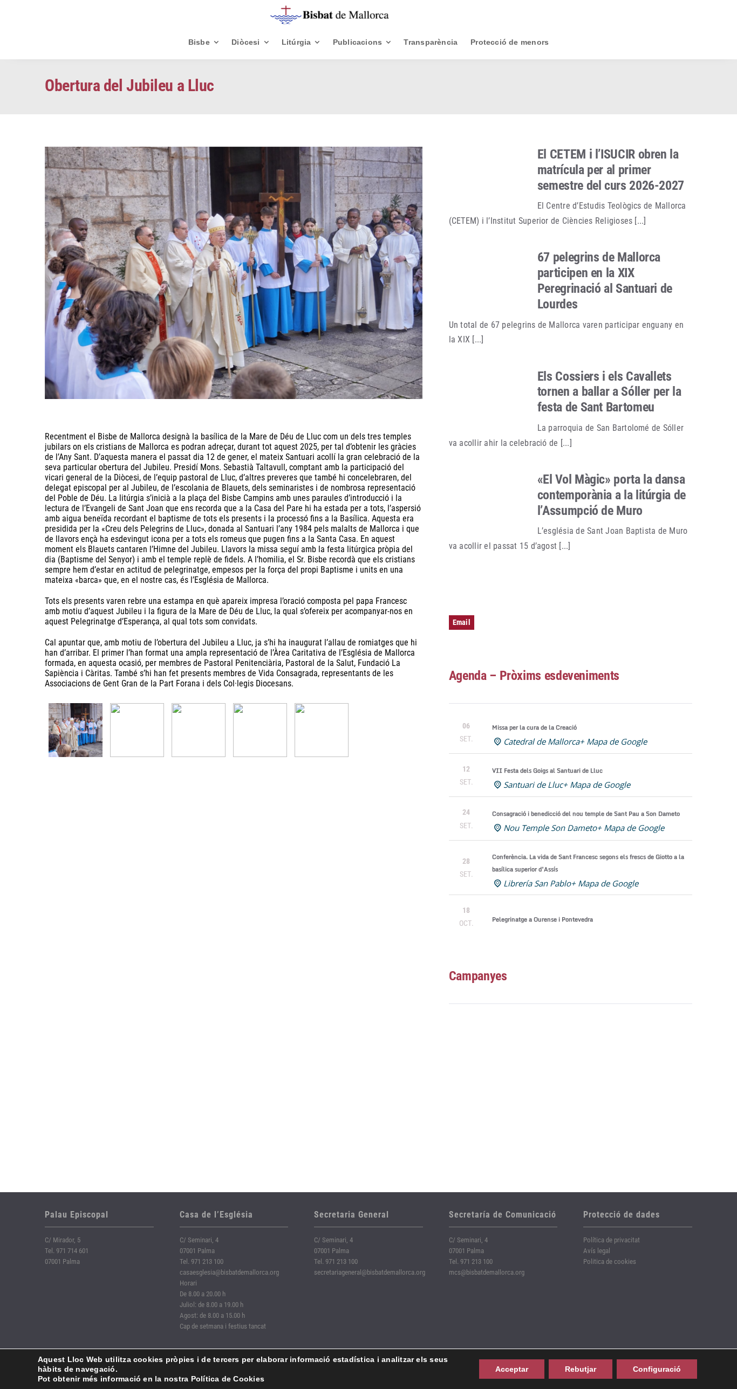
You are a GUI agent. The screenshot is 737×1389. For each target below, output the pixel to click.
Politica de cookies (609, 1261)
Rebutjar (580, 1369)
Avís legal (596, 1251)
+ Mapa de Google (613, 741)
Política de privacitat (611, 1240)
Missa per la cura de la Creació (534, 727)
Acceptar (511, 1369)
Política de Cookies (228, 1378)
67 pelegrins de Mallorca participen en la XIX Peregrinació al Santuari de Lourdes (604, 280)
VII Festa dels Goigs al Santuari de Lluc (547, 770)
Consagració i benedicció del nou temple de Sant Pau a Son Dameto (586, 814)
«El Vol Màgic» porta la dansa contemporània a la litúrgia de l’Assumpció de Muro (611, 495)
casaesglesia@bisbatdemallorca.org (229, 1272)
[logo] (329, 9)
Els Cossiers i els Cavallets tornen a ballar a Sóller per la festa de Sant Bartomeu (609, 392)
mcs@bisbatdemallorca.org (486, 1272)
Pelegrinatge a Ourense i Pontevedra (542, 919)
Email (461, 622)
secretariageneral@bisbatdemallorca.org (369, 1272)
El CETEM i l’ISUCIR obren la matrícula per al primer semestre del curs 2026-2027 (610, 170)
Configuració (657, 1369)
